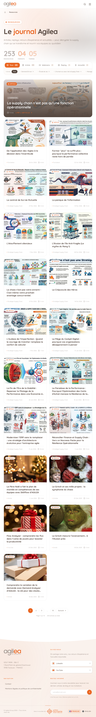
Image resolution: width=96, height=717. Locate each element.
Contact (8, 684)
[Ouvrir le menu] (90, 4)
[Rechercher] (84, 4)
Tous (14, 71)
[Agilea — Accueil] (10, 4)
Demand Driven (27, 71)
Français (75, 711)
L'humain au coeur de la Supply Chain (68, 71)
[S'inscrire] (89, 692)
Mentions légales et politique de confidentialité (23, 689)
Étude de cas (44, 71)
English (88, 711)
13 (53, 610)
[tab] (12, 65)
